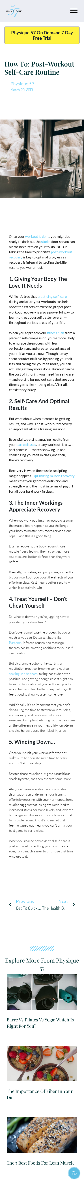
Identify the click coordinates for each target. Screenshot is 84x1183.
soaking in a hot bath (23, 674)
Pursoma (15, 642)
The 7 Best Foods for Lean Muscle (41, 1163)
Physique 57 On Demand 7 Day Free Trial (42, 35)
